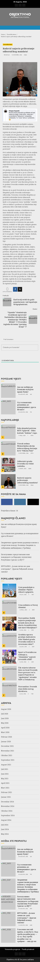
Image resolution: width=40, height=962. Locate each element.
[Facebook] (15, 289)
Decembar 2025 (7, 746)
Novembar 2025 (7, 751)
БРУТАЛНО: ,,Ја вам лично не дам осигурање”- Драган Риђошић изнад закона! (17, 569)
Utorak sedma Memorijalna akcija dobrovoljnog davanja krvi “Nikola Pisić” (27, 447)
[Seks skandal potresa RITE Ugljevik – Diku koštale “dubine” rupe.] (8, 432)
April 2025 (5, 783)
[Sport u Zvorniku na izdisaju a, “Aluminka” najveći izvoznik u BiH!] (9, 656)
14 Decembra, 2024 (23, 453)
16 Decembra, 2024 (17, 55)
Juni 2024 (5, 829)
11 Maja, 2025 (21, 435)
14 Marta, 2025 (22, 468)
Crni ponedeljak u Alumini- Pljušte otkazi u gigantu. (26, 589)
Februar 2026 (6, 737)
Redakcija (7, 55)
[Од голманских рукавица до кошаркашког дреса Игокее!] (8, 407)
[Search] (37, 28)
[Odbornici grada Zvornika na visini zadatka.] (8, 465)
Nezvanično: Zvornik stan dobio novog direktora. (27, 689)
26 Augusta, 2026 (23, 412)
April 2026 (5, 727)
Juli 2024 (4, 825)
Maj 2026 (4, 723)
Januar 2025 (6, 797)
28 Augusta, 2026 (23, 394)
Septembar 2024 (7, 815)
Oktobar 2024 (6, 811)
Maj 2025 (4, 778)
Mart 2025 (5, 788)
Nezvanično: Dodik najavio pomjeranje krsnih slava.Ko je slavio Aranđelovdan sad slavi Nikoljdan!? (27, 623)
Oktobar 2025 (6, 755)
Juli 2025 (4, 769)
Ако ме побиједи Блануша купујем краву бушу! (25, 389)
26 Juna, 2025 (23, 646)
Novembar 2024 (7, 806)
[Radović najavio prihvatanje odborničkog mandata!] (8, 481)
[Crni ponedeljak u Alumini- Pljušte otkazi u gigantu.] (9, 590)
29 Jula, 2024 (23, 594)
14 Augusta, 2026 (23, 925)
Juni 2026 (5, 718)
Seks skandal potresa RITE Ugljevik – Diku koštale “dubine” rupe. (27, 430)
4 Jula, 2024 (23, 694)
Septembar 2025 (7, 760)
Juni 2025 (5, 774)
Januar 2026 (6, 741)
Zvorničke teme (7, 44)
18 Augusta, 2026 (23, 908)
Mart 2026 (5, 732)
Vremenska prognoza (12, 949)
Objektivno (20, 14)
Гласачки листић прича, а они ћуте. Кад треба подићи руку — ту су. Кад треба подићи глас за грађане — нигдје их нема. (27, 936)
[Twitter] (20, 289)
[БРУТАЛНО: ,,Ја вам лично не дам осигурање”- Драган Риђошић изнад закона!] (8, 919)
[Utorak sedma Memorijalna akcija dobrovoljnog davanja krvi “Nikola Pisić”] (8, 448)
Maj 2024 (4, 834)
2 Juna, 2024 (23, 662)
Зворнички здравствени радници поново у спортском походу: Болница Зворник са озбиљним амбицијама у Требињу (20, 545)
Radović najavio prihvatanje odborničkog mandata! (27, 480)
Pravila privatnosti (28, 949)
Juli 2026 (4, 714)
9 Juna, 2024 (23, 630)
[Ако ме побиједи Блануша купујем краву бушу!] (8, 390)
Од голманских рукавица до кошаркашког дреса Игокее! (26, 406)
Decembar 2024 (7, 801)
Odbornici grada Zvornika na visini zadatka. (25, 463)
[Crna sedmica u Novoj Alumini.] (9, 607)
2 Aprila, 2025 (23, 610)
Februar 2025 (6, 792)
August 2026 (6, 709)
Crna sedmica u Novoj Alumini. (28, 606)
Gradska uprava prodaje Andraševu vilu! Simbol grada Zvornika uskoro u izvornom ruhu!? (26, 639)
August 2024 (6, 820)
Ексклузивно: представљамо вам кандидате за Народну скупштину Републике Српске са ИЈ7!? (16, 557)
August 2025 (6, 764)
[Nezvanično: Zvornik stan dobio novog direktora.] (9, 690)
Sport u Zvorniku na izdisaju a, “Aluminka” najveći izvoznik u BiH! (27, 655)
